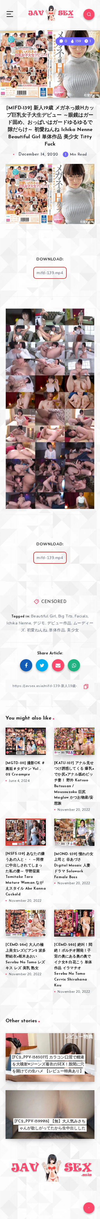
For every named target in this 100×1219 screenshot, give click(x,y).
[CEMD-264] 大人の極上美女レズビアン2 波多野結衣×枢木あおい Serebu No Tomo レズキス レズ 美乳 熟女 (26, 956)
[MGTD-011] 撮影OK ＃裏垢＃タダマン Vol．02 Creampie (25, 769)
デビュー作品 (59, 623)
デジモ (39, 623)
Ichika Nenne (19, 623)
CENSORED (53, 602)
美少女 (73, 630)
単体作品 (57, 630)
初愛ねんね (37, 630)
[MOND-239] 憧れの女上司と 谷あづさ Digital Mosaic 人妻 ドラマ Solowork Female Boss (73, 865)
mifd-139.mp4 (50, 272)
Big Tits (65, 616)
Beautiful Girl (43, 616)
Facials (81, 616)
